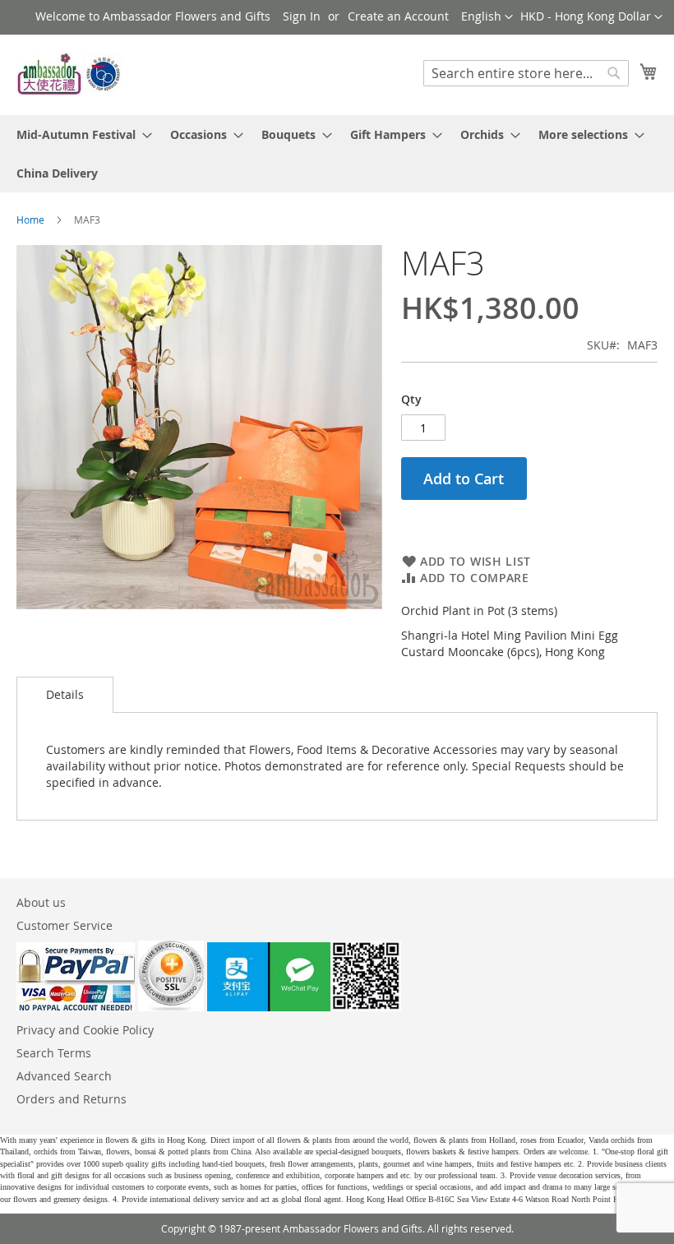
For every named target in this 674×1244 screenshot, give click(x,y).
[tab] (64, 695)
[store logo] (69, 74)
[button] (591, 17)
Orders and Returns (71, 1099)
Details (65, 694)
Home (30, 219)
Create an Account (398, 16)
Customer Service (64, 925)
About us (41, 902)
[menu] (337, 153)
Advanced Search (64, 1076)
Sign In (302, 16)
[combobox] (526, 73)
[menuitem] (79, 134)
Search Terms (53, 1053)
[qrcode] (304, 1007)
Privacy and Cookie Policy (85, 1030)
